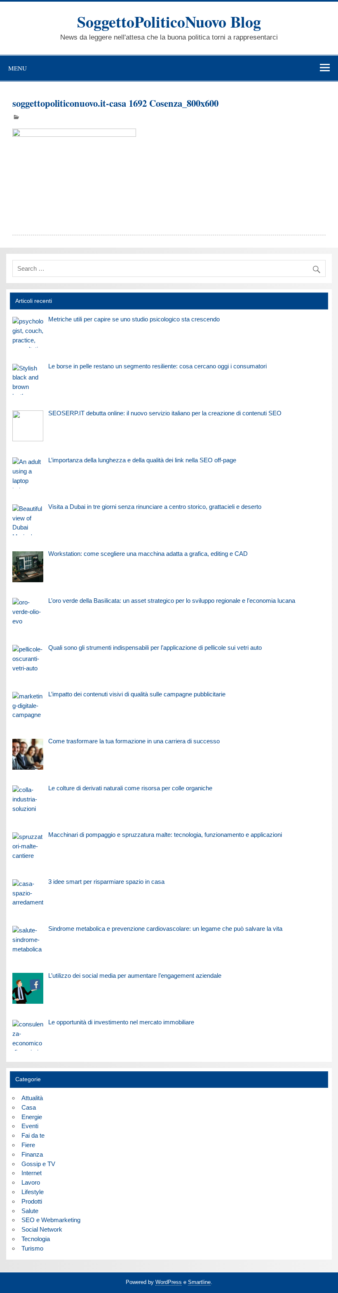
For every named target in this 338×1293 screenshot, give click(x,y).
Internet (31, 1172)
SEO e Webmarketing (50, 1219)
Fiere (28, 1144)
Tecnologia (35, 1238)
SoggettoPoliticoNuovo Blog (169, 21)
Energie (31, 1116)
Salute (29, 1210)
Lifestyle (32, 1191)
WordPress (168, 1282)
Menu (17, 68)
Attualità (32, 1097)
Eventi (29, 1125)
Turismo (32, 1248)
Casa (28, 1107)
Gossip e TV (38, 1163)
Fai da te (33, 1135)
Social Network (41, 1229)
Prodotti (31, 1201)
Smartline (199, 1282)
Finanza (32, 1154)
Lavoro (30, 1182)
